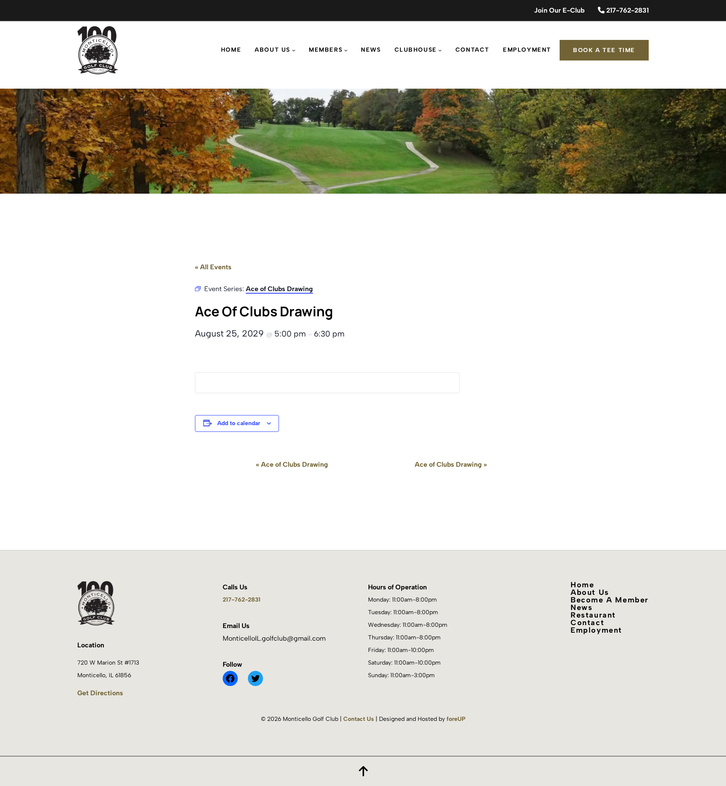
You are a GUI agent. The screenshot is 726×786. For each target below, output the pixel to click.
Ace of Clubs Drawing (292, 464)
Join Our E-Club (559, 10)
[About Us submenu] (293, 50)
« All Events (213, 267)
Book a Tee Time (604, 50)
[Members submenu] (345, 50)
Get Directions (100, 693)
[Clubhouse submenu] (440, 50)
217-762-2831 (627, 10)
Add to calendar (238, 423)
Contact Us (358, 719)
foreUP (456, 719)
